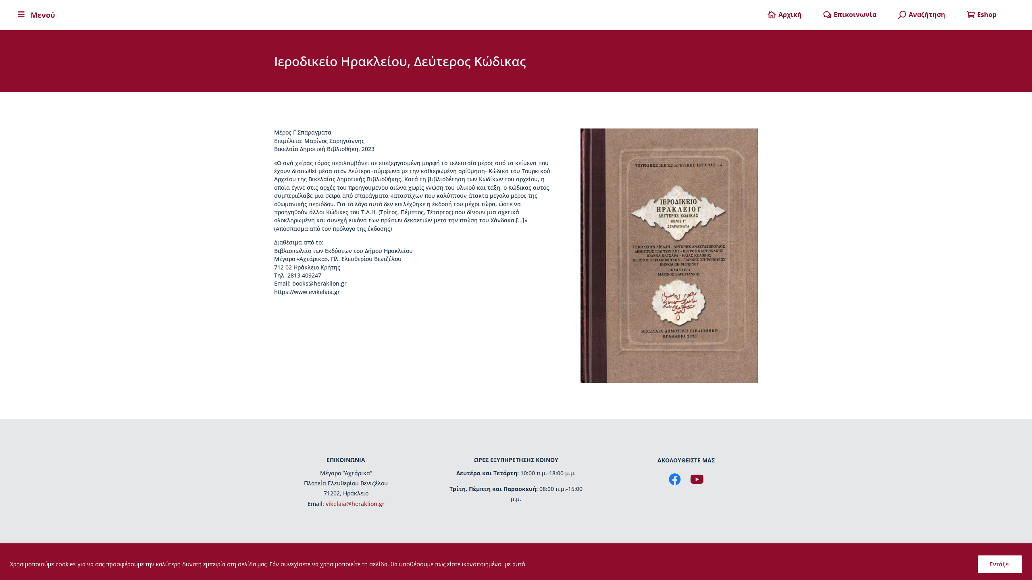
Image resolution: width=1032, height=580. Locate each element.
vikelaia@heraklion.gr (355, 504)
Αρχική (790, 14)
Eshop (987, 14)
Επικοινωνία (855, 14)
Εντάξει (1000, 564)
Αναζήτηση (927, 14)
